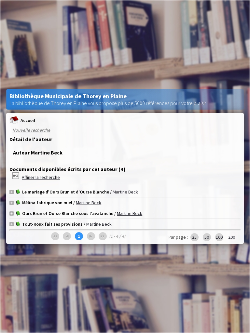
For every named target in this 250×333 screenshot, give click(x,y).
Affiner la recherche (41, 177)
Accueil (28, 120)
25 (194, 237)
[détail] (11, 192)
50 (206, 237)
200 (231, 237)
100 (219, 237)
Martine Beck (125, 192)
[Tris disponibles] (16, 177)
